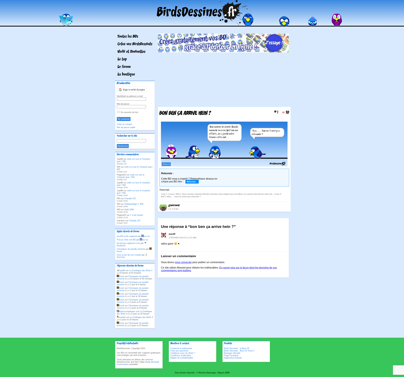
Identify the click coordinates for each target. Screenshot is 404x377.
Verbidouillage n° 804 (133, 204)
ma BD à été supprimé (127, 236)
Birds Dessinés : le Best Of (236, 348)
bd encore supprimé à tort (128, 243)
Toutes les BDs (128, 36)
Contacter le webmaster (181, 348)
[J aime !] (283, 112)
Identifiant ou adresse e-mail (130, 96)
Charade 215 (130, 198)
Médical (166, 164)
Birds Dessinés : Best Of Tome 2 (239, 351)
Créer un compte (124, 124)
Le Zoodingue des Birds (140, 270)
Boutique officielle (232, 353)
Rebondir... (192, 182)
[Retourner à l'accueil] (202, 24)
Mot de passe (123, 104)
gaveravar (174, 205)
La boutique (126, 74)
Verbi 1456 (129, 209)
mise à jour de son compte (129, 255)
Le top (122, 59)
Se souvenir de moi (129, 112)
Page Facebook (231, 355)
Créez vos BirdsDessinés (135, 44)
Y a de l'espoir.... (137, 215)
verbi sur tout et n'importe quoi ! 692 (130, 176)
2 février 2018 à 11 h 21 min (182, 238)
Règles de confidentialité (181, 358)
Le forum (124, 67)
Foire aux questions (179, 351)
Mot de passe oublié (126, 127)
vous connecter (183, 262)
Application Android (233, 358)
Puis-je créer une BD (126, 239)
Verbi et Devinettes (131, 51)
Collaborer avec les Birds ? (182, 353)
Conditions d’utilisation (180, 355)
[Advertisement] (223, 78)
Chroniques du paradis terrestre (131, 249)
